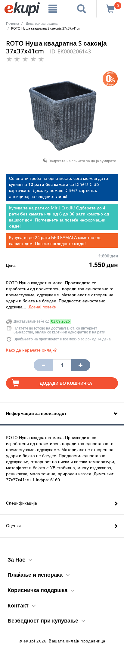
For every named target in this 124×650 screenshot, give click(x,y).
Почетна (12, 23)
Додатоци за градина (41, 23)
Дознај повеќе (42, 307)
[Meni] (53, 9)
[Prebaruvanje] (81, 9)
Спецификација (21, 503)
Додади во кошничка (66, 383)
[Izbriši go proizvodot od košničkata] (43, 365)
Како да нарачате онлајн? (31, 350)
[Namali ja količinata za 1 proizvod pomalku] (80, 365)
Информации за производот (36, 413)
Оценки (13, 525)
